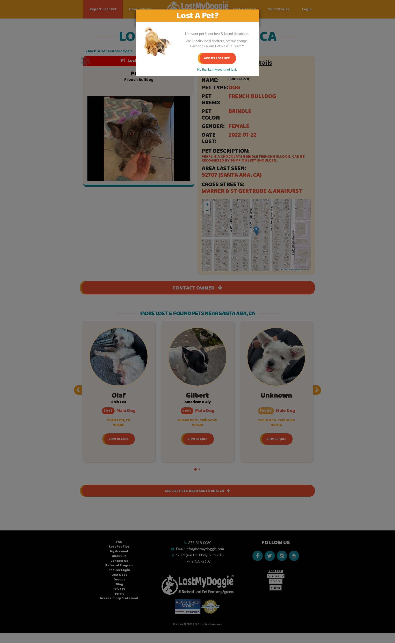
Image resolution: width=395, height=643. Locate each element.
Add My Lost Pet (217, 58)
